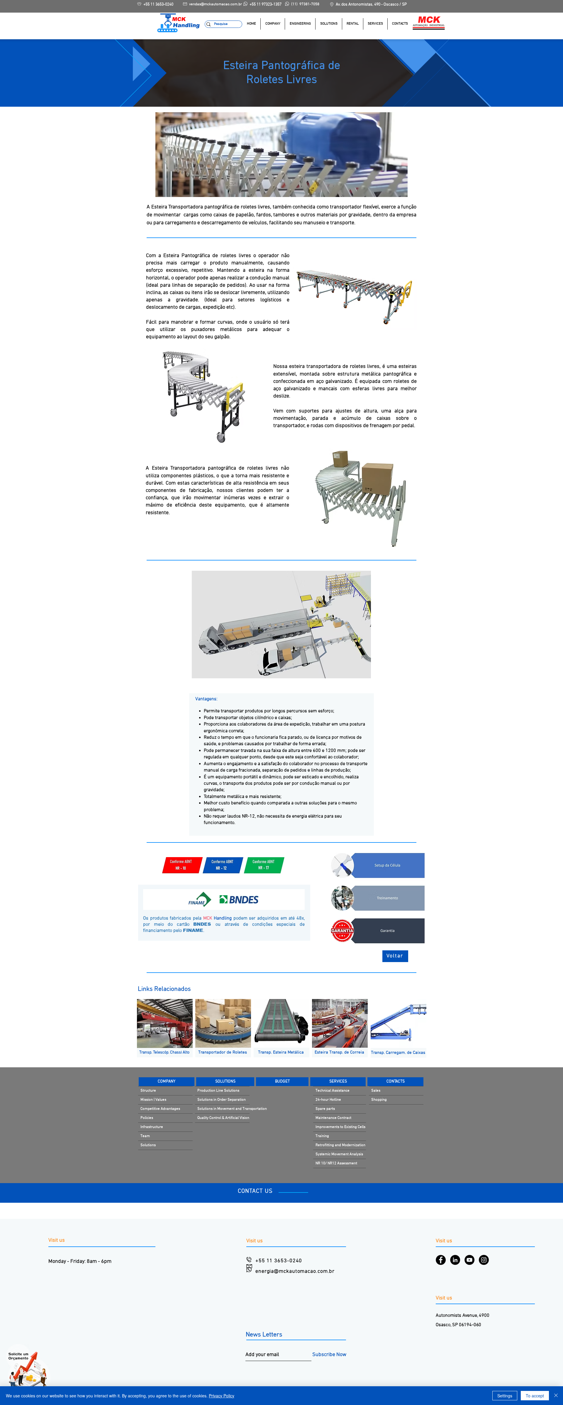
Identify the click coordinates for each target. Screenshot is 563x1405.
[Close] (555, 1395)
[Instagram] (484, 1260)
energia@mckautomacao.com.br (295, 1271)
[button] (328, 24)
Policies (146, 1118)
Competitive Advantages (160, 1109)
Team (145, 1136)
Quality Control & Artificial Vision (223, 1118)
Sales (375, 1090)
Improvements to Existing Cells (340, 1127)
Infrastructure (151, 1127)
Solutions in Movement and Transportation (223, 1109)
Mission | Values (153, 1100)
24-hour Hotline (328, 1100)
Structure (148, 1090)
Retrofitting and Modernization (340, 1145)
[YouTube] (469, 1260)
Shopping (379, 1100)
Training (322, 1136)
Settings (504, 1396)
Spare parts (325, 1109)
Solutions (148, 1145)
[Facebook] (441, 1260)
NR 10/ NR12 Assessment (336, 1163)
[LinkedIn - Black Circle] (455, 1260)
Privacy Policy (221, 1396)
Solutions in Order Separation (221, 1100)
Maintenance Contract (333, 1118)
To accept (535, 1396)
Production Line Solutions (218, 1090)
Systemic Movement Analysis (339, 1154)
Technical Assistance (333, 1090)
